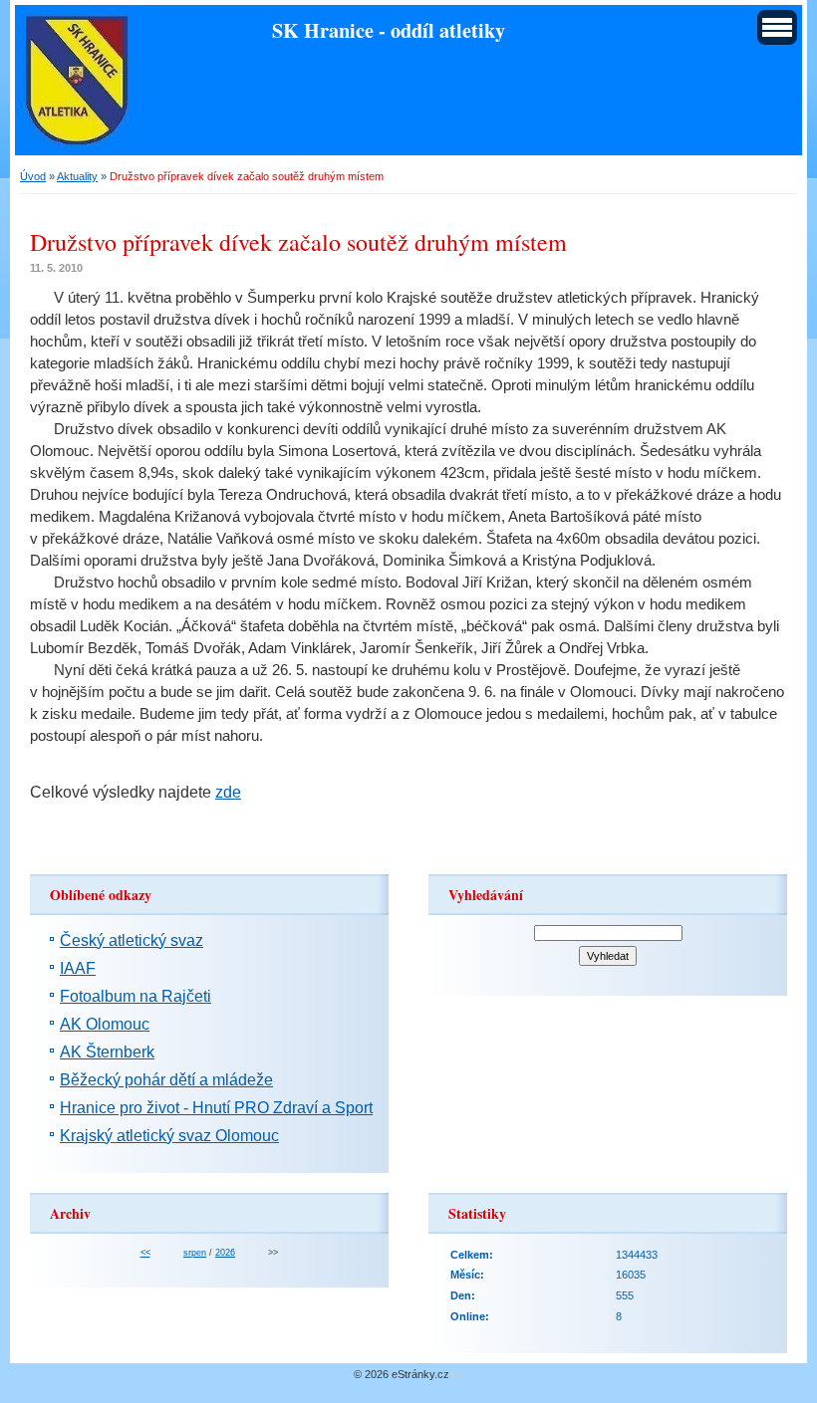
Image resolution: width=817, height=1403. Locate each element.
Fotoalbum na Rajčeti (135, 996)
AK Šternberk (107, 1052)
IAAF (78, 968)
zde (228, 792)
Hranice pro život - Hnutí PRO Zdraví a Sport (216, 1107)
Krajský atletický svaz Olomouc (169, 1135)
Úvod (33, 176)
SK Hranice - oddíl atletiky (388, 30)
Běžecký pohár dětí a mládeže (166, 1079)
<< (145, 1253)
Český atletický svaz (131, 940)
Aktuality (77, 176)
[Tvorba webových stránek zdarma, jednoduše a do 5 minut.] (456, 1375)
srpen (194, 1253)
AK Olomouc (104, 1024)
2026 (225, 1253)
